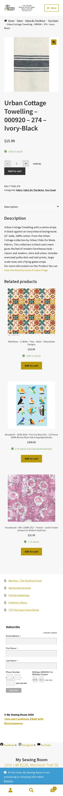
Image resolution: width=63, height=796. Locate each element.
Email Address (13, 636)
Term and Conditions (16, 719)
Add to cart (15, 171)
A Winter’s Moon (17, 602)
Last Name (12, 660)
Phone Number (13, 672)
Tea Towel (53, 20)
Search (31, 790)
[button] (54, 42)
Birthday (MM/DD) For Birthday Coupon (42, 673)
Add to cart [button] (31, 365)
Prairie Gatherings (18, 595)
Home (11, 20)
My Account (10, 790)
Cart (48, 787)
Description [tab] (11, 206)
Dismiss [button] (8, 781)
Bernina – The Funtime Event (25, 580)
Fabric (20, 20)
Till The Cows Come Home (23, 610)
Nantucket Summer (19, 588)
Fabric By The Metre (35, 20)
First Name (12, 648)
